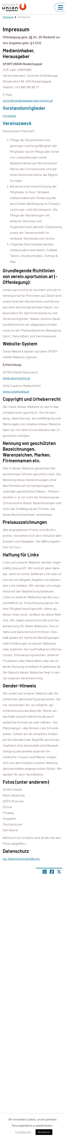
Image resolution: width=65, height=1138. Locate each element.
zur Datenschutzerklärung (21, 859)
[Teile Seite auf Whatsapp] (44, 871)
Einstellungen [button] (23, 1131)
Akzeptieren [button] (44, 1132)
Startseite (8, 16)
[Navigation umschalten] (60, 7)
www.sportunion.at (16, 378)
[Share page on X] (59, 871)
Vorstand (9, 116)
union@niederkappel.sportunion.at (28, 100)
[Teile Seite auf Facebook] (52, 871)
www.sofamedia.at (16, 391)
